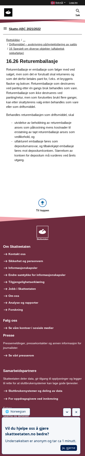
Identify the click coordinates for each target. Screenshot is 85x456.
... (24, 40)
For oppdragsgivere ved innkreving (33, 398)
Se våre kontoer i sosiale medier (30, 328)
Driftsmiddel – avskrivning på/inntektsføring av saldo (43, 44)
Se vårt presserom (21, 355)
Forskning (15, 309)
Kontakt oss (17, 254)
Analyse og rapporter (23, 302)
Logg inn (73, 2)
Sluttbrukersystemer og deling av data (35, 390)
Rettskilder (13, 40)
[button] (58, 3)
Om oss (13, 295)
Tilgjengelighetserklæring (26, 282)
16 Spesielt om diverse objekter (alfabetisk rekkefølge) (36, 51)
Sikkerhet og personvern (25, 261)
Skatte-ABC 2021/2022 (25, 29)
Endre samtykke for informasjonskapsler (36, 275)
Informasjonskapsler (22, 268)
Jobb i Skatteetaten (22, 288)
